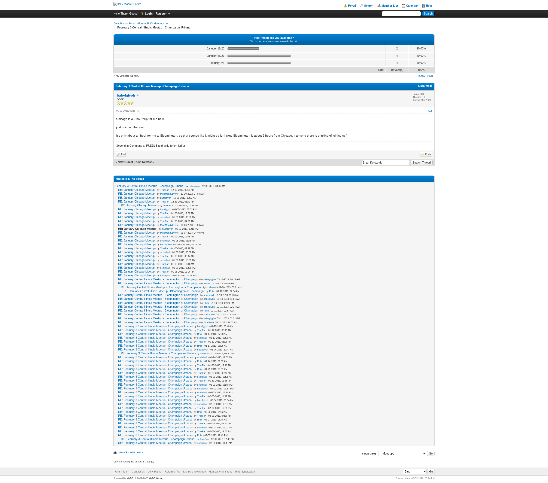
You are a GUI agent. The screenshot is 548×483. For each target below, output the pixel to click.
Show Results (426, 76)
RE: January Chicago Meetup (136, 189)
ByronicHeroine (168, 244)
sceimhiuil (168, 205)
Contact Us (138, 471)
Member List (389, 5)
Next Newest (144, 162)
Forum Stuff (145, 23)
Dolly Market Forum (124, 23)
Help (429, 5)
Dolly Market (154, 471)
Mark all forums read (220, 471)
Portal (352, 5)
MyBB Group (156, 478)
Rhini (206, 283)
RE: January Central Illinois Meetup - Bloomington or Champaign (158, 279)
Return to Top (172, 471)
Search (368, 5)
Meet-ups (159, 23)
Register (161, 13)
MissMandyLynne (169, 193)
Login (149, 13)
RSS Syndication (245, 471)
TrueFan (164, 190)
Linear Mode (425, 86)
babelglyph (126, 95)
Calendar (412, 5)
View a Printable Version (131, 452)
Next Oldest (125, 162)
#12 (430, 110)
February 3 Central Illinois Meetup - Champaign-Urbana (149, 186)
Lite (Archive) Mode (194, 471)
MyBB (130, 478)
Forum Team (122, 471)
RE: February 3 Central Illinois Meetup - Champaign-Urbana (155, 326)
